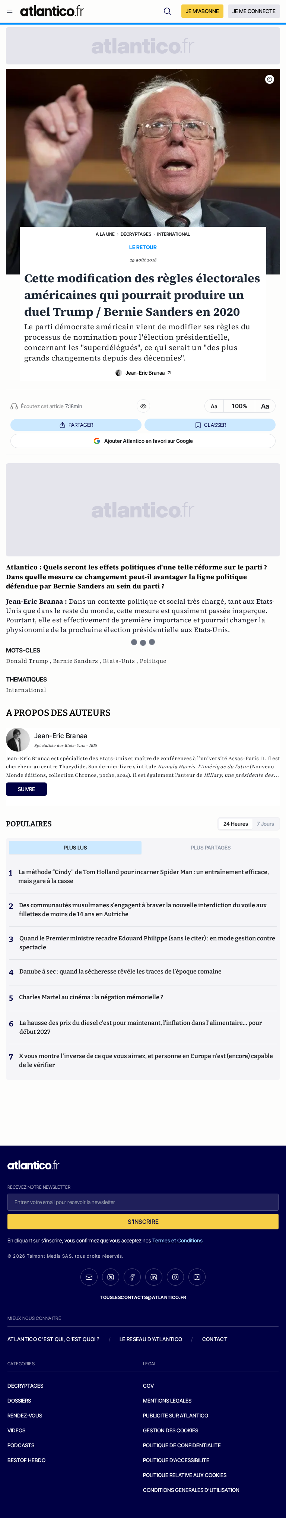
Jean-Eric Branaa (145, 372)
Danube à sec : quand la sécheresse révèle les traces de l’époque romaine (120, 971)
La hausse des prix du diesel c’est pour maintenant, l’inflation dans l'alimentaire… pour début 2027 (140, 1027)
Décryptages (136, 234)
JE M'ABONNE (202, 11)
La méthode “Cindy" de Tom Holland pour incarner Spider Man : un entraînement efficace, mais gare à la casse (143, 876)
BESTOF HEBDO (26, 1460)
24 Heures (235, 823)
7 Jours (265, 823)
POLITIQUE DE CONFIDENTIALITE (182, 1445)
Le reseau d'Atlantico (151, 1339)
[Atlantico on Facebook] (132, 1277)
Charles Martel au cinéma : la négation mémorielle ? (91, 997)
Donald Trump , (29, 661)
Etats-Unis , (121, 661)
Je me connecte (254, 11)
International (173, 234)
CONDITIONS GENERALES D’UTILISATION (191, 1490)
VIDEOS (16, 1430)
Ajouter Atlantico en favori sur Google (148, 441)
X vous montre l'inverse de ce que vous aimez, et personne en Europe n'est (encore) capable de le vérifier (146, 1060)
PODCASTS (20, 1445)
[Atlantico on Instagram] (175, 1277)
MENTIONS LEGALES (167, 1400)
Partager (81, 425)
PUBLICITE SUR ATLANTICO (175, 1415)
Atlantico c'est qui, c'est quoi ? (53, 1339)
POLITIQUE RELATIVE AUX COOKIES (184, 1475)
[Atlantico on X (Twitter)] (110, 1277)
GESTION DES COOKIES (170, 1430)
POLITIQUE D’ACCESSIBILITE (176, 1460)
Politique (153, 661)
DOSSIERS (19, 1400)
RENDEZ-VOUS (24, 1415)
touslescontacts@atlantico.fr (143, 1297)
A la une (105, 234)
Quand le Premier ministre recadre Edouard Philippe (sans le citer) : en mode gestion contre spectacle (147, 943)
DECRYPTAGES (25, 1385)
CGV (148, 1385)
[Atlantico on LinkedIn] (153, 1277)
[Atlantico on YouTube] (197, 1277)
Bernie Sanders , (78, 661)
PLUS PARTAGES (211, 847)
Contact (215, 1339)
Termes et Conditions (177, 1240)
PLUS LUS (75, 847)
